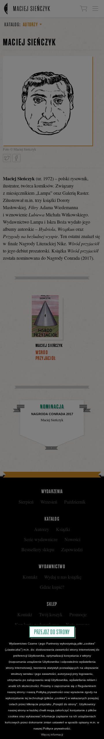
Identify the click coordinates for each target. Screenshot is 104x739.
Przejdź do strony (52, 631)
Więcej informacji (52, 734)
